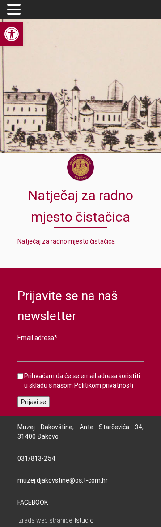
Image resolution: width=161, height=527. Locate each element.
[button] (15, 10)
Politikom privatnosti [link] (103, 385)
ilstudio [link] (83, 520)
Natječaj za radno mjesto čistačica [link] (66, 241)
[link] (11, 34)
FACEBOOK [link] (32, 502)
